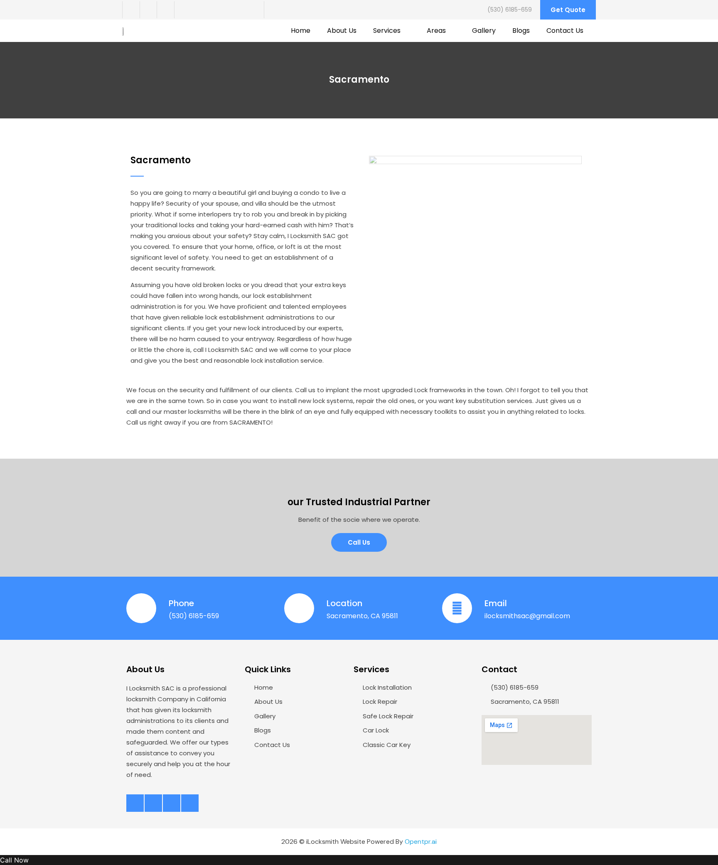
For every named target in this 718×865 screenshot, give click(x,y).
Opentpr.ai (421, 841)
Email (495, 603)
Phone (181, 603)
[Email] (457, 608)
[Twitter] (148, 10)
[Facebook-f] (131, 10)
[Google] (183, 10)
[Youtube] (165, 10)
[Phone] (141, 608)
